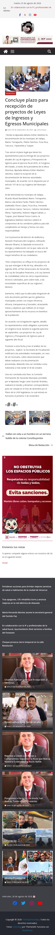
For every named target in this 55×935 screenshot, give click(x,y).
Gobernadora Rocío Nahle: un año (23, 722)
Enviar (5, 562)
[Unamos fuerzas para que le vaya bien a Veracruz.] (27, 670)
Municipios (10, 93)
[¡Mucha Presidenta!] (27, 868)
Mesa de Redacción (39, 445)
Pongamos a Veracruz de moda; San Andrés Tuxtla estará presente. (24, 800)
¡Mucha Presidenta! (15, 878)
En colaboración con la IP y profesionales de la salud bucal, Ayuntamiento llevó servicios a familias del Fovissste (27, 629)
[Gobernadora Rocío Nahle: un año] (27, 710)
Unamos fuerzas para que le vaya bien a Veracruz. (26, 681)
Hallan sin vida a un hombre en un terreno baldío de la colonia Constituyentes (28, 436)
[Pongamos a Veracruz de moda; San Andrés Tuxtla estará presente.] (27, 789)
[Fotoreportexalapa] (5, 51)
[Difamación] (27, 828)
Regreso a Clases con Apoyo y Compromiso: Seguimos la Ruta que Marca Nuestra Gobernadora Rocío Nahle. (27, 758)
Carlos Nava (41, 130)
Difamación (11, 840)
